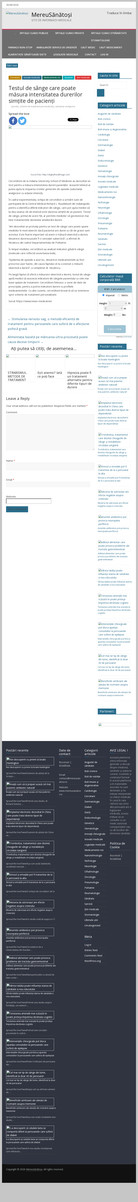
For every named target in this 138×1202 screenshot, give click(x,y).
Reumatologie (105, 233)
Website (11, 496)
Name (10, 460)
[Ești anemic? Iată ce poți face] (50, 356)
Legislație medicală (108, 186)
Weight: (108, 314)
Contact (90, 54)
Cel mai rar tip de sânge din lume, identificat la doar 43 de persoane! (114, 669)
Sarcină (102, 244)
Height (103, 303)
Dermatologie (105, 145)
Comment (11, 412)
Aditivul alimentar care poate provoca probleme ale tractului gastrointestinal (113, 556)
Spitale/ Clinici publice (34, 33)
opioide (15, 106)
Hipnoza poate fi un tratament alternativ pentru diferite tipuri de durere (79, 380)
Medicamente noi (52, 77)
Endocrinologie (106, 160)
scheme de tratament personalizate (37, 106)
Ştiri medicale (83, 77)
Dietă (101, 155)
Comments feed (93, 955)
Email (10, 479)
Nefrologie (103, 202)
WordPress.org (92, 961)
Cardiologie (104, 134)
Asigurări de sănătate (109, 113)
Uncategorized (106, 265)
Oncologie (103, 218)
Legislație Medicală (65, 54)
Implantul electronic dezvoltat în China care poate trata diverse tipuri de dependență (113, 420)
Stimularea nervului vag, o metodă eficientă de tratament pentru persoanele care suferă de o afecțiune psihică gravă (48, 324)
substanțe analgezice (65, 106)
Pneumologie (105, 223)
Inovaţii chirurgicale (108, 176)
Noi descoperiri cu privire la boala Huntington (28, 767)
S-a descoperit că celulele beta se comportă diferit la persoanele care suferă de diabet (30, 1141)
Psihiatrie (103, 228)
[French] (130, 17)
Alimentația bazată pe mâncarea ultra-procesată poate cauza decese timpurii (48, 339)
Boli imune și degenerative (112, 129)
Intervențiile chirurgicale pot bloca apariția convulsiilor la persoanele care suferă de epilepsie (114, 641)
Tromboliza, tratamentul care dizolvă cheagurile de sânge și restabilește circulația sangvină (112, 452)
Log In (104, 54)
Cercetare (15, 77)
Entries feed (90, 950)
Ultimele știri (104, 259)
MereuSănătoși (51, 15)
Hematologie (105, 171)
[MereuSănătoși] (9, 33)
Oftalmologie (105, 212)
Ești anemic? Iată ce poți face (50, 374)
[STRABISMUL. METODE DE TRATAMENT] (20, 356)
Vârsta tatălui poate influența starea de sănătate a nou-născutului (115, 583)
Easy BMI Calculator (127, 337)
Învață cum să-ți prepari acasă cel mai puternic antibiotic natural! (114, 390)
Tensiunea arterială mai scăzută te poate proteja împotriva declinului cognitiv (114, 610)
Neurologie (104, 207)
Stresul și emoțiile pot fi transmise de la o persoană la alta (114, 479)
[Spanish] (121, 17)
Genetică (102, 165)
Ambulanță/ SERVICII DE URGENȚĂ (56, 47)
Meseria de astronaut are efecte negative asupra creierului (113, 504)
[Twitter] (22, 121)
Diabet (101, 150)
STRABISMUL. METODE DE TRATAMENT (17, 376)
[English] (112, 17)
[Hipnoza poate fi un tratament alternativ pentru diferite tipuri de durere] (80, 356)
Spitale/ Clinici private (69, 33)
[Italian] (126, 17)
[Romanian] (108, 17)
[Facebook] (13, 121)
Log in (87, 944)
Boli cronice (104, 119)
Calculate (115, 329)
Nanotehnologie (106, 197)
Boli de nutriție (106, 124)
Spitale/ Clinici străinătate (109, 33)
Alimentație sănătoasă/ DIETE (27, 54)
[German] (117, 17)
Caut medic (88, 47)
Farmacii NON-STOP (20, 47)
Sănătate (68, 77)
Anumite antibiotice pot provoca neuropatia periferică (113, 530)
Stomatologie (100, 40)
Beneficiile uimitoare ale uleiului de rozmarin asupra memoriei (114, 694)
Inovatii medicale (32, 77)
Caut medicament (110, 47)
